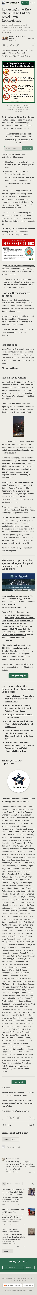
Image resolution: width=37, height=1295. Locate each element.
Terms (12, 1280)
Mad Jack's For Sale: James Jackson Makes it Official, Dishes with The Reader (13, 1192)
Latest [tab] (9, 1184)
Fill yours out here (9, 368)
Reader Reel (25, 412)
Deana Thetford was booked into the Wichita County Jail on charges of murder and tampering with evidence (13, 1238)
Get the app (28, 1285)
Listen (32, 38)
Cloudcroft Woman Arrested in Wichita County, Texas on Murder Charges (12, 1231)
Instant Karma (13, 621)
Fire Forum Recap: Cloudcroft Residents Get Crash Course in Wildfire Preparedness (18, 708)
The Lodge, (9, 618)
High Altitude (16, 629)
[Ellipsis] (34, 1158)
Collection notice (21, 1280)
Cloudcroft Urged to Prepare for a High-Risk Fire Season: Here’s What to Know (19, 699)
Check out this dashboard (13, 329)
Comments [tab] (6, 1139)
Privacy (33, 1278)
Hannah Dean (13, 36)
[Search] (33, 1184)
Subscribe (25, 3)
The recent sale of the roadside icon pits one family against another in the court (12, 1216)
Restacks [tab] (15, 1139)
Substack (8, 1291)
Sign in (32, 3)
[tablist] (10, 1139)
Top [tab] (4, 1184)
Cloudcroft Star (17, 1103)
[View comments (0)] (11, 1224)
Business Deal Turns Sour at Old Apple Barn (13, 1211)
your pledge (7, 1106)
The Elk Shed (22, 632)
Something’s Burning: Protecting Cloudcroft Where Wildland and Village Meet (19, 724)
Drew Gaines (14, 1219)
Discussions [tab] (17, 1184)
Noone (8, 1159)
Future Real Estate (14, 623)
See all (5, 1251)
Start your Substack (13, 1285)
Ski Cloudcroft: (12, 567)
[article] (18, 1197)
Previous (8, 1125)
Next (30, 1125)
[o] (18, 426)
